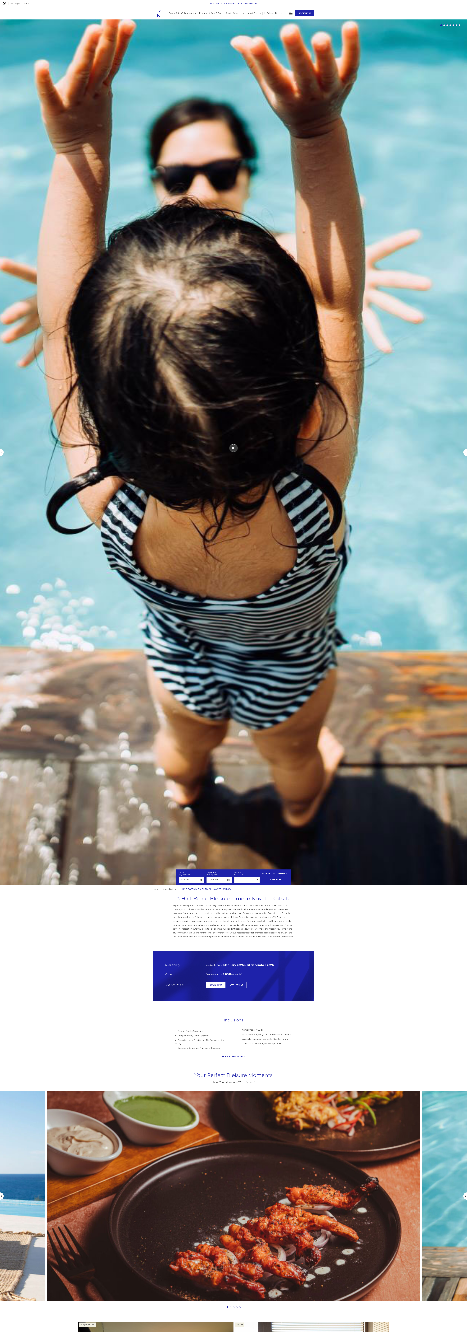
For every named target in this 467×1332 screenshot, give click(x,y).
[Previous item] (2, 1196)
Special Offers (232, 13)
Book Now (216, 985)
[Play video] (233, 448)
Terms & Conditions (232, 1057)
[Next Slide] (465, 452)
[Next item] (465, 1196)
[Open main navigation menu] (290, 13)
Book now (304, 13)
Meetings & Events (252, 13)
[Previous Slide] (2, 452)
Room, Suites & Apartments (182, 13)
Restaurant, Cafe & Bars (210, 13)
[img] (158, 13)
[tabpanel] (233, 452)
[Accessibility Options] (5, 3)
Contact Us (237, 985)
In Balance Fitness (273, 13)
